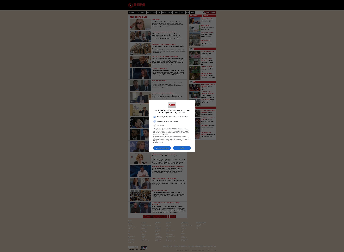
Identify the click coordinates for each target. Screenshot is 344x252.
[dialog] (172, 126)
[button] (172, 125)
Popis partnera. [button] (164, 134)
